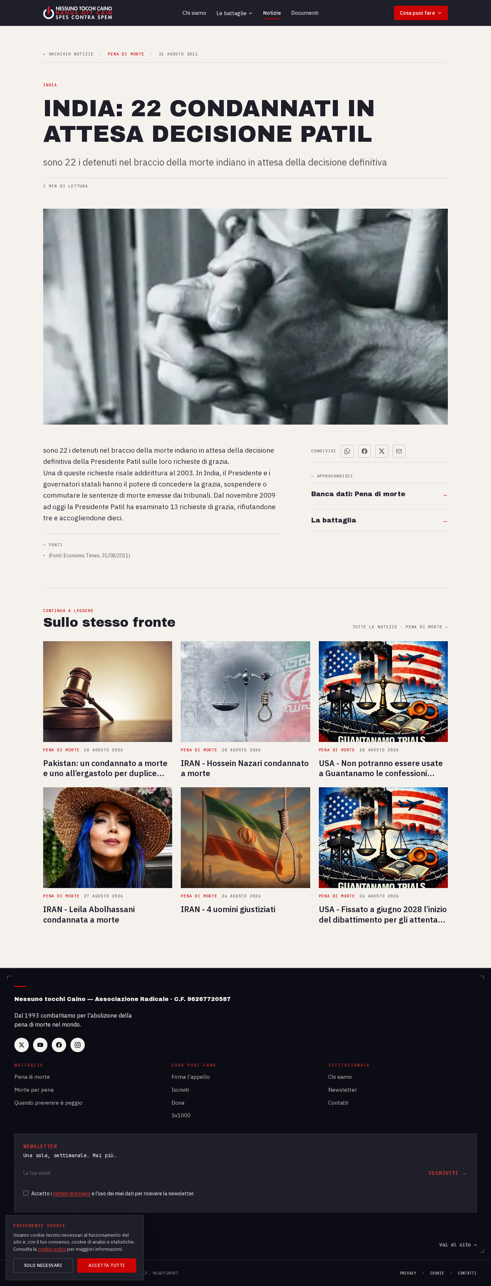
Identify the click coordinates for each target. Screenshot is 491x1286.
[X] (21, 1045)
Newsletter (342, 1089)
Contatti (338, 1102)
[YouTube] (40, 1045)
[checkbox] (25, 1193)
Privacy (408, 1273)
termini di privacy (72, 1193)
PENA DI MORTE (126, 54)
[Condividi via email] (399, 451)
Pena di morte (32, 1076)
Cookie (437, 1273)
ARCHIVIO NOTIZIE (68, 54)
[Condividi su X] (381, 451)
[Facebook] (59, 1045)
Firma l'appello (190, 1076)
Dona (177, 1102)
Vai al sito (458, 1244)
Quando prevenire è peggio (48, 1102)
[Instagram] (77, 1045)
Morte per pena (34, 1089)
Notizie (272, 12)
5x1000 (181, 1115)
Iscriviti (180, 1089)
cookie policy (52, 1249)
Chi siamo (194, 12)
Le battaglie (231, 13)
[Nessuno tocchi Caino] (78, 13)
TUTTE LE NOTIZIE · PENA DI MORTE (400, 627)
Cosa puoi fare (417, 13)
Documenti (304, 12)
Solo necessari (43, 1265)
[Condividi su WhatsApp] (347, 451)
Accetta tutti (106, 1265)
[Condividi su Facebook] (364, 451)
